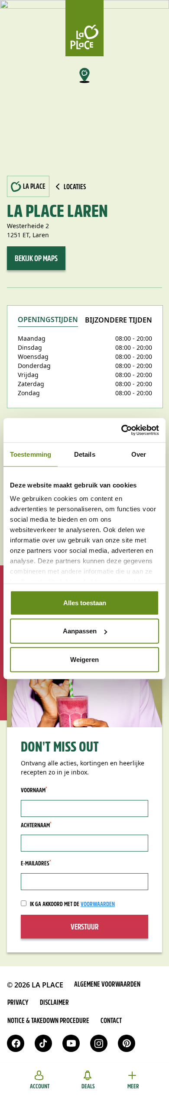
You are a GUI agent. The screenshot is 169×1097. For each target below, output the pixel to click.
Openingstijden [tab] (48, 320)
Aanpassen (80, 631)
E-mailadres (36, 863)
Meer (133, 1087)
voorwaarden (98, 904)
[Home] (84, 28)
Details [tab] (84, 454)
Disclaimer (54, 1003)
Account (39, 1087)
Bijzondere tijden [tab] (118, 320)
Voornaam (34, 790)
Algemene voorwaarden (107, 984)
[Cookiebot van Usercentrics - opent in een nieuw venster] (121, 430)
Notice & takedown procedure (48, 1021)
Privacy (18, 1003)
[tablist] (85, 325)
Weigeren (84, 659)
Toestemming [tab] (30, 454)
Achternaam (36, 825)
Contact (111, 1021)
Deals (88, 1087)
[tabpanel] (85, 365)
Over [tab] (138, 454)
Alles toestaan (84, 602)
